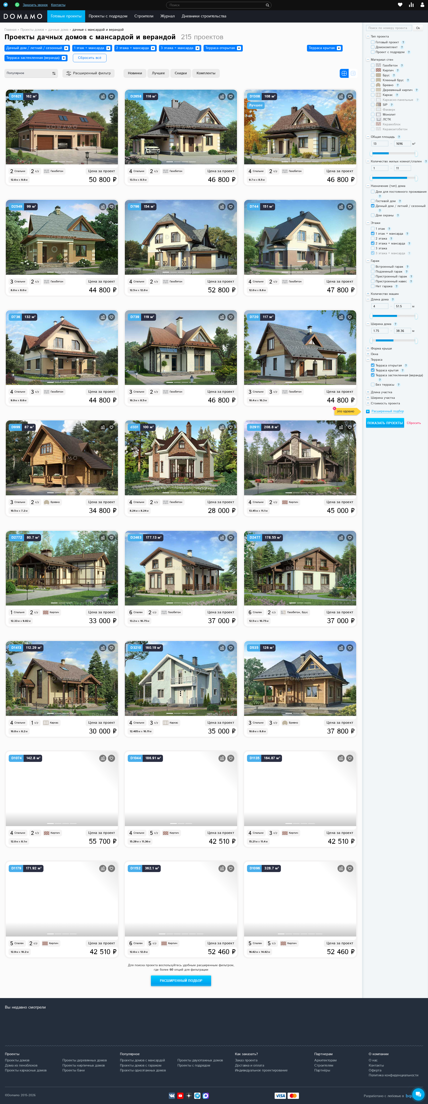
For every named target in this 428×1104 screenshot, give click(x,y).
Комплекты (206, 73)
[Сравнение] (411, 4)
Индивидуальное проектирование (261, 1070)
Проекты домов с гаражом (140, 1065)
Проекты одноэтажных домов (143, 1070)
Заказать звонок (35, 5)
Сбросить (414, 423)
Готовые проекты (66, 16)
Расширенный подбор (181, 980)
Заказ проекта (246, 1060)
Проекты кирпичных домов (83, 1065)
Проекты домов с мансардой (142, 1060)
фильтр (92, 73)
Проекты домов (17, 1060)
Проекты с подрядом (108, 16)
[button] (54, 161)
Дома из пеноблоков (21, 1065)
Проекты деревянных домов (84, 1060)
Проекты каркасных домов (26, 1070)
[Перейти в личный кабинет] (422, 4)
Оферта (375, 1070)
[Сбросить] (66, 48)
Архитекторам (325, 1060)
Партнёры (322, 1070)
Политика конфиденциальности (393, 1075)
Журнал (167, 16)
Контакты (58, 5)
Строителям (323, 1065)
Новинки (135, 73)
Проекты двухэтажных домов (200, 1060)
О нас (373, 1060)
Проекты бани (73, 1070)
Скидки (181, 73)
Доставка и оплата (249, 1065)
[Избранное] (400, 4)
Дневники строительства (204, 16)
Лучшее (158, 73)
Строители (143, 16)
